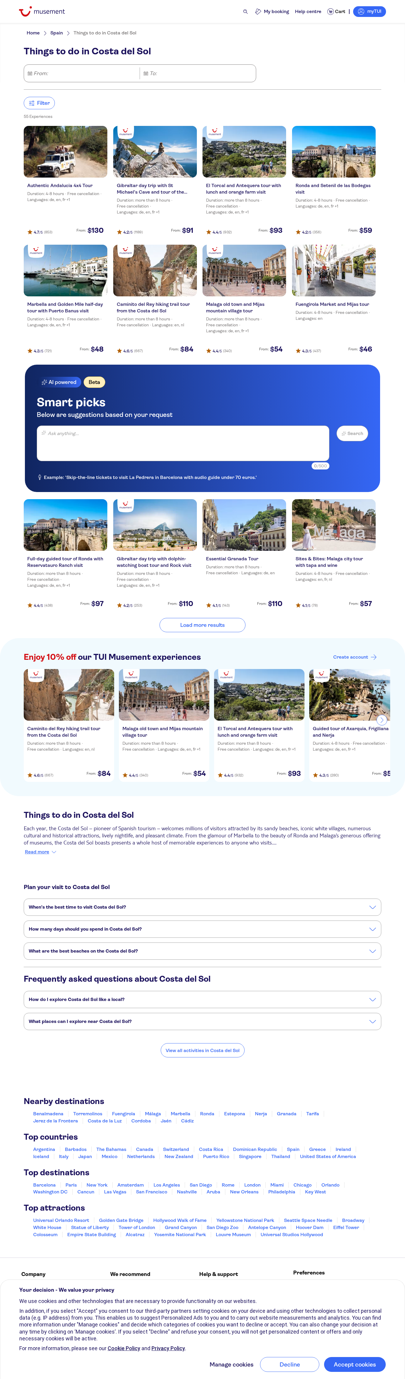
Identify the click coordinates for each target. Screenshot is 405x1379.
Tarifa (312, 1114)
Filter (43, 103)
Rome (228, 1185)
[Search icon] (245, 11)
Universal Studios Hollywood (292, 1234)
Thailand (280, 1156)
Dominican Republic (255, 1149)
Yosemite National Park (180, 1234)
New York (97, 1185)
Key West (315, 1192)
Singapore (250, 1156)
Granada (286, 1114)
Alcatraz (135, 1234)
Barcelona (44, 1185)
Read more (37, 852)
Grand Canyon (181, 1227)
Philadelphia (281, 1192)
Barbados (76, 1149)
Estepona (234, 1114)
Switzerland (176, 1149)
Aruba (213, 1192)
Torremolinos (87, 1114)
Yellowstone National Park (245, 1220)
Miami (277, 1185)
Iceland (41, 1156)
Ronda (207, 1114)
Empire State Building (91, 1234)
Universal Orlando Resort (61, 1220)
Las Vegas (115, 1192)
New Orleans (244, 1192)
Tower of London (137, 1227)
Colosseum (45, 1234)
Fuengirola (123, 1114)
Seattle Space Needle (308, 1220)
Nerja (261, 1114)
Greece (317, 1149)
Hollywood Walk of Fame (180, 1220)
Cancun (85, 1192)
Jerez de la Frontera (55, 1121)
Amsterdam (130, 1185)
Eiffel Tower (346, 1227)
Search (355, 433)
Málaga (153, 1114)
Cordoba (141, 1121)
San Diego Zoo (222, 1227)
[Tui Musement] (46, 11)
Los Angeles (167, 1185)
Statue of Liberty (90, 1227)
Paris (71, 1185)
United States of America (328, 1156)
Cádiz (187, 1121)
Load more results (202, 625)
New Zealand (179, 1156)
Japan (85, 1156)
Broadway (353, 1220)
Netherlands (141, 1156)
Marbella (180, 1114)
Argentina (44, 1149)
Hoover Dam (309, 1227)
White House (47, 1227)
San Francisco (151, 1192)
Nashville (187, 1192)
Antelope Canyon (267, 1227)
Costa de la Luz (105, 1121)
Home (33, 33)
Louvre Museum (233, 1234)
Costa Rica (211, 1149)
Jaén (166, 1121)
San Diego (201, 1185)
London (252, 1185)
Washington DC (50, 1192)
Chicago (303, 1185)
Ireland (343, 1149)
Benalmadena (48, 1114)
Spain (56, 33)
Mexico (109, 1156)
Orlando (330, 1185)
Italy (63, 1156)
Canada (144, 1149)
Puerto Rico (216, 1156)
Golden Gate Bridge (121, 1220)
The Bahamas (111, 1149)
